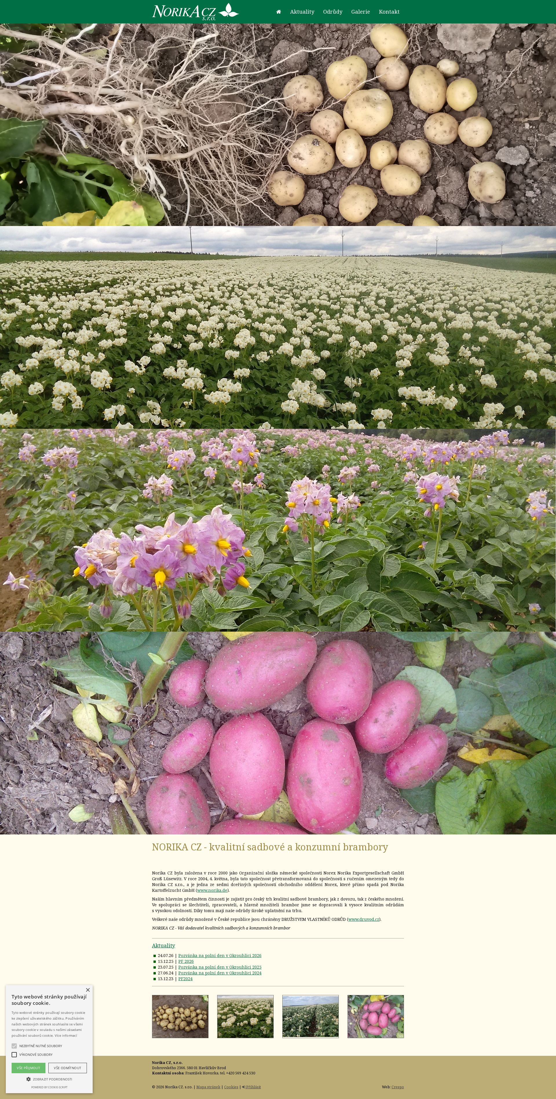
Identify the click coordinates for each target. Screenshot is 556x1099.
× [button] (87, 990)
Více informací (66, 1035)
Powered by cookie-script (49, 1087)
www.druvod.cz (363, 919)
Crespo (398, 1087)
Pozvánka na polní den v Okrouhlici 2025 (219, 967)
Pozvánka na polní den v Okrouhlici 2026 (219, 955)
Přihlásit (253, 1087)
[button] (49, 1079)
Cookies (231, 1087)
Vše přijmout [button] (28, 1068)
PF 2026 (186, 961)
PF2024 (185, 978)
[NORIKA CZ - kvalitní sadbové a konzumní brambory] (180, 1016)
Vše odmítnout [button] (67, 1068)
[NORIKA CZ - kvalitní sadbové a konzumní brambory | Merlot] (376, 1016)
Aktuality (163, 945)
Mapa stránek (208, 1087)
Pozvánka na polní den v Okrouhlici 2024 (219, 973)
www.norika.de (212, 890)
